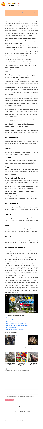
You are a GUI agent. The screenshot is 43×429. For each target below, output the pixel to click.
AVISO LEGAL (21, 406)
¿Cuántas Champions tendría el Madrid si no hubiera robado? (17, 325)
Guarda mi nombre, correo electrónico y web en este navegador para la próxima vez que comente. (20, 396)
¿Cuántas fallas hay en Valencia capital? (13, 321)
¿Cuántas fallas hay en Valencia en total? (13, 317)
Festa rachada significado (11, 319)
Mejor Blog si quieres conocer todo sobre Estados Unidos (14, 420)
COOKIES (14, 411)
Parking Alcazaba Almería (11, 327)
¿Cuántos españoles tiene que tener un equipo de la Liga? (16, 323)
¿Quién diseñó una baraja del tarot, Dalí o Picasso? (15, 329)
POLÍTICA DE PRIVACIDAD (21, 411)
